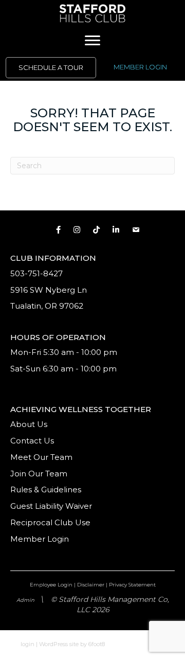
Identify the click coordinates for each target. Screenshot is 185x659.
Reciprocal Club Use (50, 522)
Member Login (39, 539)
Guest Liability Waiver (52, 506)
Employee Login (51, 584)
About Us (28, 424)
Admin (25, 600)
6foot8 (96, 644)
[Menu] (92, 40)
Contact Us (32, 441)
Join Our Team (38, 473)
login (27, 644)
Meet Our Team (41, 457)
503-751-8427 (36, 273)
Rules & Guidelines (45, 489)
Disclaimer (90, 584)
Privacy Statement (132, 584)
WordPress (53, 644)
